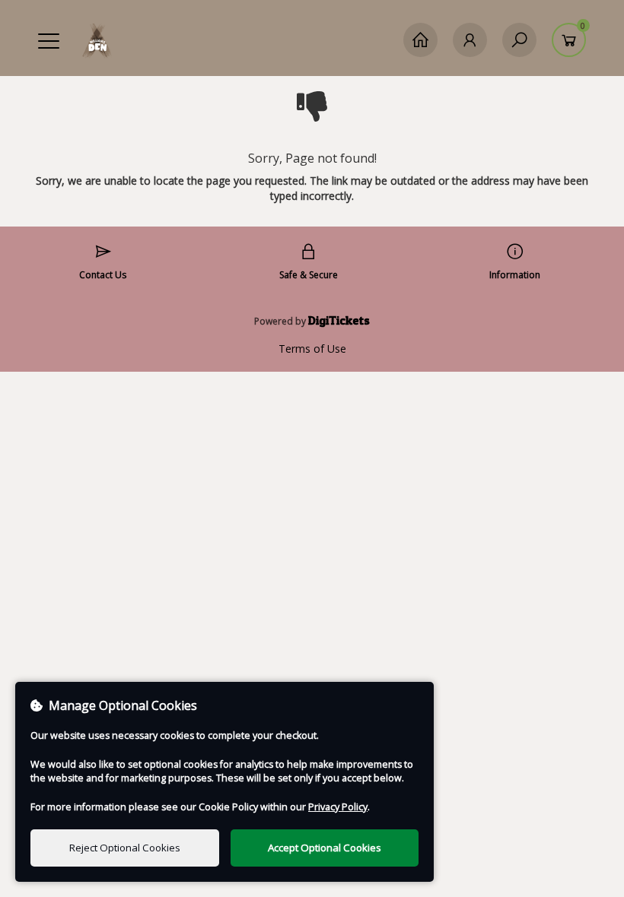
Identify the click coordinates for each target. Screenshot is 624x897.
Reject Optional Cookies (124, 847)
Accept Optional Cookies (324, 847)
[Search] (519, 40)
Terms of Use (312, 348)
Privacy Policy (338, 806)
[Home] (420, 40)
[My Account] (470, 40)
